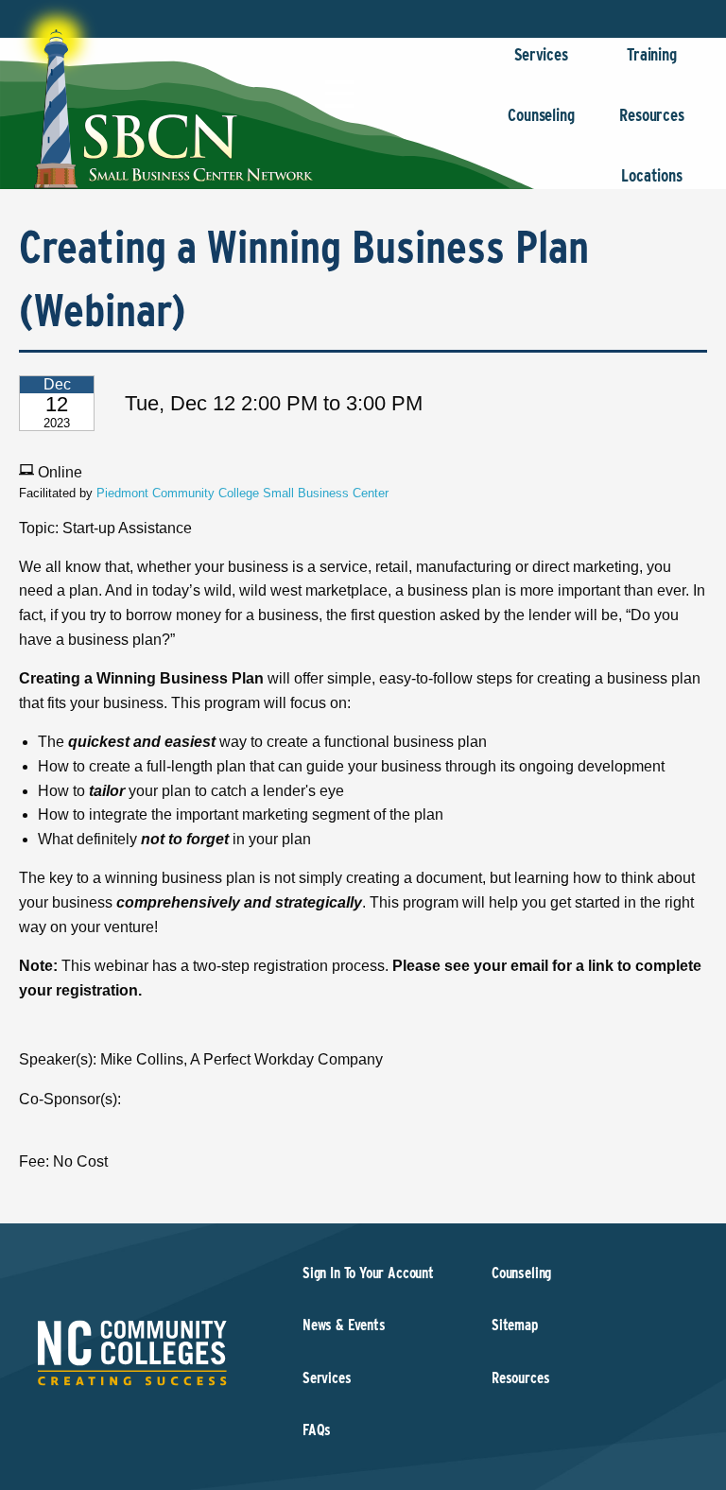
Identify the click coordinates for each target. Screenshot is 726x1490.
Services (541, 54)
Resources (651, 115)
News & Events (344, 1325)
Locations (651, 175)
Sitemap (515, 1325)
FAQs (316, 1430)
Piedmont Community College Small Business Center (242, 493)
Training (652, 54)
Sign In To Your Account (368, 1273)
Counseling (541, 115)
